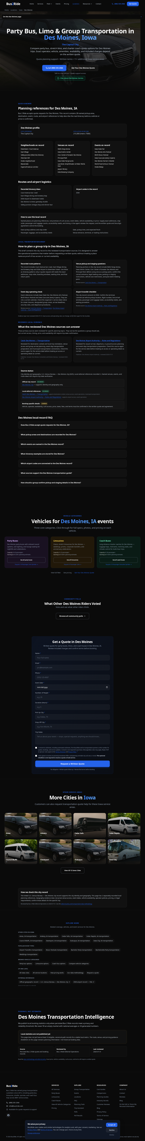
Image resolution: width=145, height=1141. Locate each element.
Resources (86, 4)
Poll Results (78, 1116)
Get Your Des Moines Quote (83, 68)
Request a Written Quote (72, 763)
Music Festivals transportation (56, 950)
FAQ (75, 1101)
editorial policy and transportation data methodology (76, 904)
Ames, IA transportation (28, 936)
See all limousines (72, 560)
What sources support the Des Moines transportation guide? (46, 473)
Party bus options (26, 964)
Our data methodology (75, 973)
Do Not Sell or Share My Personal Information (128, 1105)
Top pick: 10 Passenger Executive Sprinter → (119, 564)
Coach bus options (58, 964)
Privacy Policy (72, 752)
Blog (98, 1108)
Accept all (111, 1125)
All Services (56, 1089)
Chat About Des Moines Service (71, 78)
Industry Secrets (102, 1101)
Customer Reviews (103, 1104)
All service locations (40, 973)
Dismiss (111, 1135)
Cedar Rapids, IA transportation (97, 936)
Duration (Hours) (41, 703)
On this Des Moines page (72, 17)
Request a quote (93, 973)
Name (38, 653)
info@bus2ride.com (16, 1106)
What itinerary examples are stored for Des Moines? (43, 454)
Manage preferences (34, 1133)
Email (37, 663)
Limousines (56, 1097)
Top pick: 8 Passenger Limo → (72, 564)
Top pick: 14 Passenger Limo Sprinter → (26, 564)
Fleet (48, 4)
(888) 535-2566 (14, 1103)
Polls (75, 1112)
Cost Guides (101, 1089)
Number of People (42, 693)
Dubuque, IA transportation (80, 941)
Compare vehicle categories (79, 964)
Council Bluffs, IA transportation (31, 941)
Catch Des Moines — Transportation (95, 282)
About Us (123, 1089)
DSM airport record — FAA (83, 982)
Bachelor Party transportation (81, 950)
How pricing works (57, 973)
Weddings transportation (28, 954)
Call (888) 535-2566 (55, 68)
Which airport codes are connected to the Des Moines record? (46, 463)
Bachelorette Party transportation (107, 950)
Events (58, 4)
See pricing (67, 573)
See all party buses (26, 560)
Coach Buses (56, 1101)
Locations (76, 4)
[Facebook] (8, 1115)
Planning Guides (103, 1097)
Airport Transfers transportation (31, 950)
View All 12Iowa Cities (72, 870)
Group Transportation (82, 1089)
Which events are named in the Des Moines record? (42, 444)
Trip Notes (39, 732)
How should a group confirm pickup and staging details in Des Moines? (51, 482)
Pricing (66, 4)
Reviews (122, 1097)
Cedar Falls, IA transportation (72, 936)
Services (40, 4)
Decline (111, 1130)
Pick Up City (40, 712)
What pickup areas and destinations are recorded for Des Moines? (48, 434)
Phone (38, 673)
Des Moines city (27, 385)
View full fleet (56, 573)
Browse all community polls (71, 616)
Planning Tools (79, 1104)
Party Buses (56, 1093)
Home (32, 4)
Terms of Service (60, 752)
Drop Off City (40, 722)
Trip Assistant (79, 1108)
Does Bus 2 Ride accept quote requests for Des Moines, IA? (45, 425)
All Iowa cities (24, 973)
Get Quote (133, 4)
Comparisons (101, 1093)
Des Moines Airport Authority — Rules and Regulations (101, 306)
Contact (98, 4)
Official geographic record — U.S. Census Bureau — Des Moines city (44, 982)
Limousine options (42, 964)
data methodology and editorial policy (35, 1059)
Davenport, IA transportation (56, 941)
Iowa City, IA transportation (103, 941)
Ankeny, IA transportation (49, 936)
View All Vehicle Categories (61, 1104)
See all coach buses (119, 560)
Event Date (39, 683)
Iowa (20, 10)
